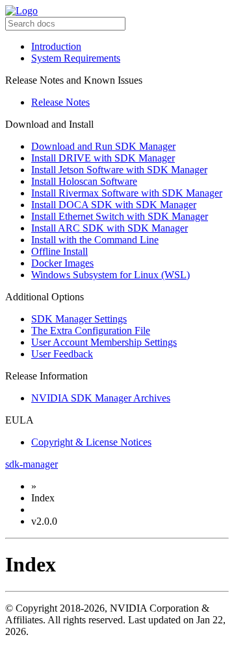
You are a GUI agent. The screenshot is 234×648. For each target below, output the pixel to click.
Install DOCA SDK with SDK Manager (113, 204)
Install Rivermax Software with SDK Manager (126, 192)
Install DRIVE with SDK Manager (103, 157)
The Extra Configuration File (90, 330)
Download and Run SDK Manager (103, 146)
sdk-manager (31, 464)
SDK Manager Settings (79, 318)
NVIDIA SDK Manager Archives (100, 397)
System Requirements (75, 58)
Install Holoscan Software (84, 181)
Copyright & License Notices (91, 442)
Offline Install (59, 251)
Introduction (56, 46)
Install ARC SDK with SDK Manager (109, 228)
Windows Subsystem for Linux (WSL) (110, 274)
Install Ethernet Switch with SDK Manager (119, 216)
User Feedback (62, 353)
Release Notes (60, 102)
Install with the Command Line (95, 239)
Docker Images (62, 263)
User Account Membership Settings (104, 342)
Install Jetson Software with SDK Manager (119, 169)
